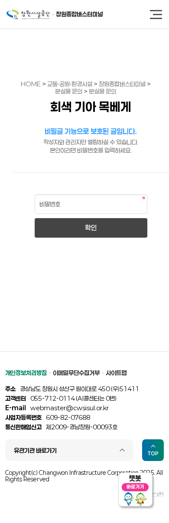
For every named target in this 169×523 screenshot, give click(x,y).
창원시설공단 (28, 14)
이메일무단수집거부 (76, 372)
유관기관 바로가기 (35, 450)
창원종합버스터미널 (79, 14)
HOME (31, 84)
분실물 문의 (69, 91)
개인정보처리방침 (26, 372)
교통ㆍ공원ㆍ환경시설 (70, 84)
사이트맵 (116, 372)
